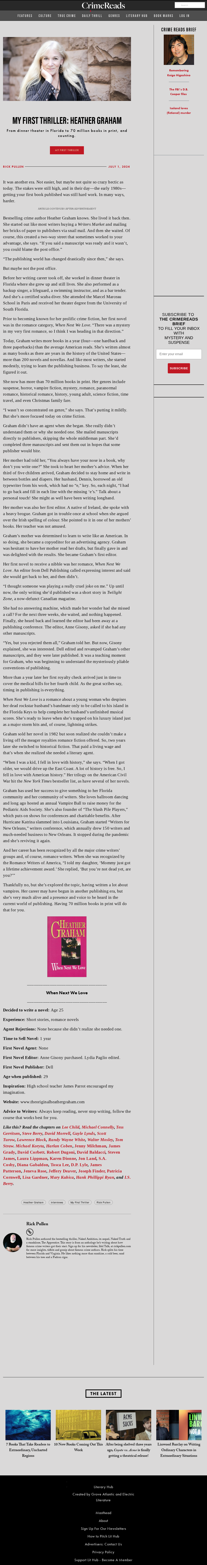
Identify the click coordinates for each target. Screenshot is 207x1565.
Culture (45, 15)
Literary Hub (137, 15)
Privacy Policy (103, 1552)
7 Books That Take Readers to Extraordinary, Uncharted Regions (28, 1450)
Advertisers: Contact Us (103, 1544)
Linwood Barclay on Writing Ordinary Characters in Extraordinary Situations (178, 1450)
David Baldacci (91, 1152)
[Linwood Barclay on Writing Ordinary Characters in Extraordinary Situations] (179, 1432)
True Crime (67, 15)
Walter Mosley (100, 1139)
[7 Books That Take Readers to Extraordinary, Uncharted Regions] (28, 1432)
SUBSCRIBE (179, 368)
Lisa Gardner (35, 1177)
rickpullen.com (122, 1246)
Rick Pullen (13, 166)
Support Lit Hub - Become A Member (103, 1560)
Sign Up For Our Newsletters (103, 1528)
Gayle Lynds (84, 1133)
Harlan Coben (59, 1146)
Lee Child (71, 1127)
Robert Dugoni (61, 1152)
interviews (57, 1202)
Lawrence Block (31, 1139)
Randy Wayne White (66, 1139)
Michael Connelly (98, 1127)
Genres (114, 15)
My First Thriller (80, 1202)
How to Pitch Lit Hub (103, 1536)
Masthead (103, 1512)
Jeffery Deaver (62, 1171)
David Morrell (57, 1133)
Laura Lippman (32, 1158)
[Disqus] (67, 1313)
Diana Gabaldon (32, 1164)
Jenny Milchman (90, 1146)
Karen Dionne (63, 1158)
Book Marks (163, 15)
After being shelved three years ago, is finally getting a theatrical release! (129, 1450)
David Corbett (30, 1152)
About (103, 1520)
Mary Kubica (62, 1177)
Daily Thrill (92, 15)
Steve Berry (32, 1133)
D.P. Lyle (79, 1164)
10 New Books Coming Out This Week (78, 1448)
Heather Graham (33, 1202)
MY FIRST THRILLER (67, 150)
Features (25, 15)
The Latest (103, 1394)
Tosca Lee (60, 1164)
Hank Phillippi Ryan (95, 1177)
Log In (185, 15)
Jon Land (87, 1158)
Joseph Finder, (92, 1171)
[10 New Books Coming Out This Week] (78, 1432)
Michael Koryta (30, 1146)
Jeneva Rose (34, 1171)
